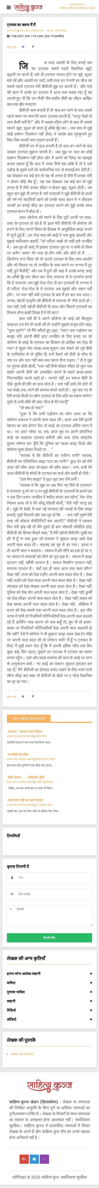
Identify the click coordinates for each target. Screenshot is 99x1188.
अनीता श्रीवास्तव (44, 782)
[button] (23, 47)
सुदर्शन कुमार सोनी (45, 759)
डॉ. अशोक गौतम (58, 30)
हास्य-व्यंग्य (12, 30)
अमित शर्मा (40, 736)
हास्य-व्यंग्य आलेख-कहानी (31, 30)
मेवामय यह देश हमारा (22, 1054)
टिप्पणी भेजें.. (50, 937)
